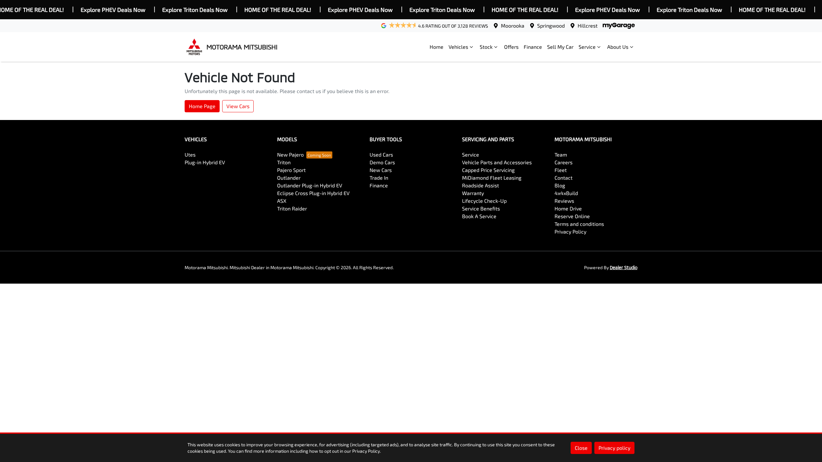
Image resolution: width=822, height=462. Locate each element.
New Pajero (290, 154)
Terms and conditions (579, 224)
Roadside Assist (480, 185)
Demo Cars (382, 162)
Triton (284, 162)
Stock (486, 47)
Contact (564, 178)
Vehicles (458, 47)
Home (436, 47)
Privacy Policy (570, 231)
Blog (560, 185)
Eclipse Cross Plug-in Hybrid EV (313, 193)
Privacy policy (614, 448)
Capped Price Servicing (488, 170)
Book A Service (479, 216)
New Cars (381, 170)
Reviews (564, 201)
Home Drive (568, 208)
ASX (281, 201)
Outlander (289, 178)
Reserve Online (572, 216)
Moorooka (512, 25)
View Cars (237, 106)
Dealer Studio (623, 267)
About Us (617, 47)
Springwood (551, 25)
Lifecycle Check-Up (484, 201)
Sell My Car (560, 47)
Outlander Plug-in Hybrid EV (309, 185)
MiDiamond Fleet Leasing (491, 178)
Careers (564, 162)
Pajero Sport (291, 170)
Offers (511, 47)
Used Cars (381, 154)
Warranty (473, 193)
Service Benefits (481, 208)
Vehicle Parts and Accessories (497, 162)
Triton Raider (292, 208)
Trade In (379, 178)
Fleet (561, 170)
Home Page (202, 106)
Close (581, 448)
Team (561, 154)
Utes (190, 154)
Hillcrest (588, 25)
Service (587, 47)
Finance (533, 47)
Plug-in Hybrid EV (205, 162)
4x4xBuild (566, 193)
